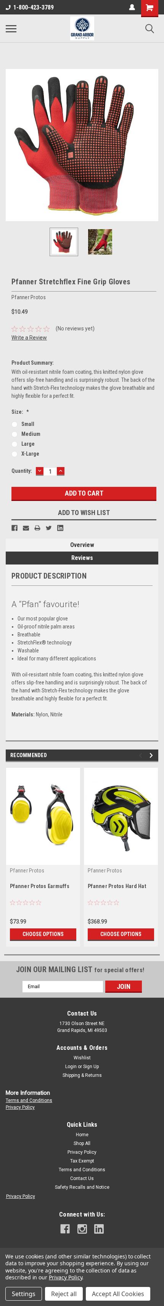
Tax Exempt (82, 1161)
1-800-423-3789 (33, 7)
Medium (30, 434)
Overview (82, 545)
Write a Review (29, 338)
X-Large (30, 454)
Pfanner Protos (27, 870)
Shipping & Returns (82, 1075)
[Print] (37, 528)
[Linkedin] (60, 528)
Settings (23, 1294)
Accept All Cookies (118, 1294)
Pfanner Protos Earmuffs (39, 886)
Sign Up (91, 1066)
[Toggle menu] (11, 28)
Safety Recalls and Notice (82, 1187)
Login (71, 1066)
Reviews (82, 557)
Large (28, 444)
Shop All (82, 1143)
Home (82, 1134)
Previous (11, 145)
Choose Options (43, 934)
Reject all (64, 1294)
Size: (20, 412)
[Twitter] (49, 528)
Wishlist (82, 1057)
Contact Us (82, 1178)
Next (152, 145)
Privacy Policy (20, 1107)
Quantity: (21, 471)
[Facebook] (14, 528)
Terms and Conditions (29, 1100)
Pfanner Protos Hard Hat (117, 886)
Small (27, 424)
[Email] (26, 528)
